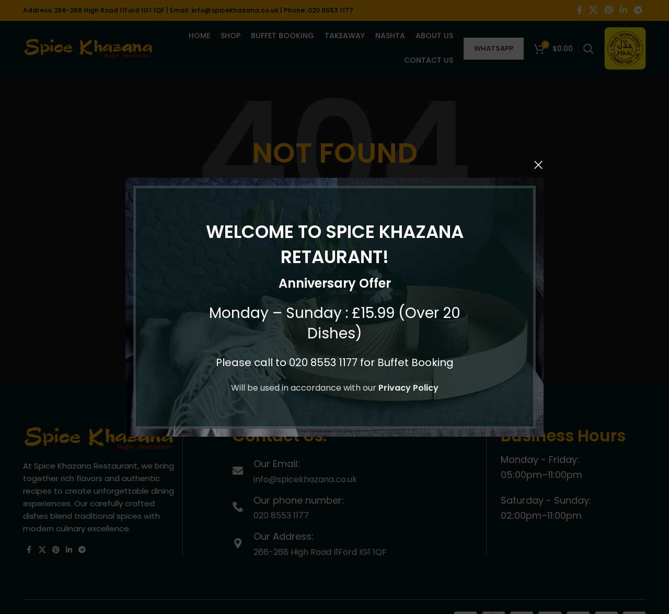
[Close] (538, 165)
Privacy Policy (408, 388)
